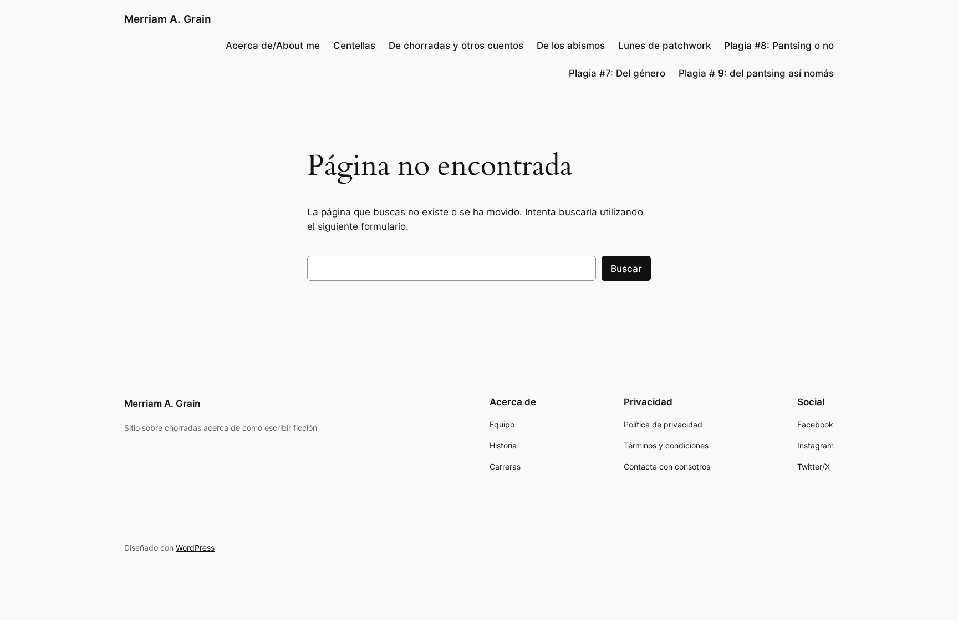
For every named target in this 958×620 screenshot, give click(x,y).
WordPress (195, 547)
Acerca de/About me (273, 45)
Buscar (626, 268)
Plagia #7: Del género (617, 73)
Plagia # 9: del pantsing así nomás (756, 73)
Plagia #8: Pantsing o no (779, 45)
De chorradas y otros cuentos (456, 45)
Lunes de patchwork (664, 45)
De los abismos (571, 45)
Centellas (354, 45)
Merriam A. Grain (167, 19)
